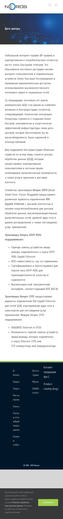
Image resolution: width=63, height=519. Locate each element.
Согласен (48, 502)
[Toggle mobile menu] (56, 5)
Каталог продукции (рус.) (50, 372)
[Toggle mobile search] (50, 5)
